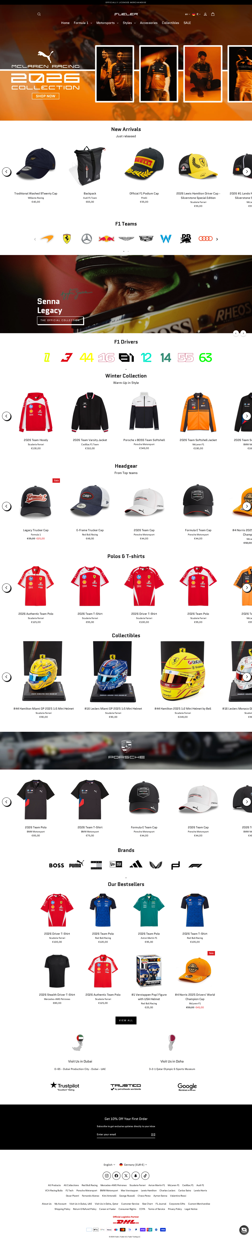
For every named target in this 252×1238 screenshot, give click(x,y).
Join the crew (189, 1217)
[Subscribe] (216, 1205)
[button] (244, 1230)
